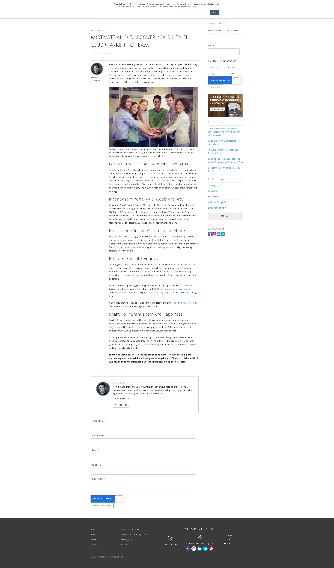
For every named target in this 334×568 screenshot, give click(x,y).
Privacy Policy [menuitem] (126, 539)
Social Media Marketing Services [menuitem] (134, 534)
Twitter (126, 405)
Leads (213, 191)
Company (101, 30)
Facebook (115, 405)
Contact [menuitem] (124, 544)
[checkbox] (225, 70)
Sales (93, 30)
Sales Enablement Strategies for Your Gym (224, 142)
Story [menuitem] (93, 534)
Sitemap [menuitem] (94, 544)
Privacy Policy (191, 6)
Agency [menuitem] (94, 529)
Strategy (214, 185)
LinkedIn (120, 405)
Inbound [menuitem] (94, 539)
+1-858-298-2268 (169, 544)
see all (224, 216)
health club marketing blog (184, 302)
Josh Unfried (95, 80)
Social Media (216, 196)
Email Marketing (217, 207)
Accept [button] (214, 12)
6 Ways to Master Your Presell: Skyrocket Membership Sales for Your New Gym (224, 132)
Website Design (217, 202)
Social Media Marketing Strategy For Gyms (224, 169)
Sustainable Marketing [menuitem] (130, 529)
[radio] (216, 67)
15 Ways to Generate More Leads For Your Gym (224, 151)
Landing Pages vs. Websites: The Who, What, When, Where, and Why (225, 160)
